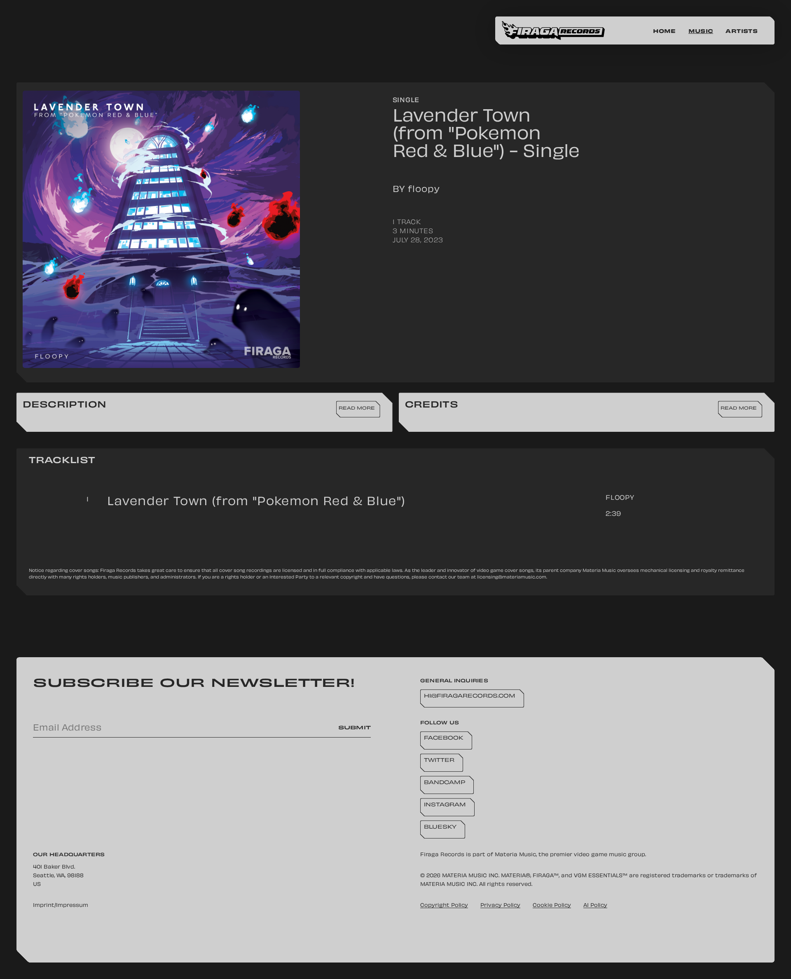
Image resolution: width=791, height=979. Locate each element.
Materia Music (515, 855)
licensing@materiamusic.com (511, 577)
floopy (620, 498)
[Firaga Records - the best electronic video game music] (559, 30)
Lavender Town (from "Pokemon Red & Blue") (256, 502)
